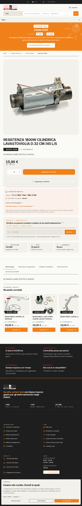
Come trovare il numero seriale (20, 226)
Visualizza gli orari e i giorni (39, 45)
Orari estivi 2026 (53, 472)
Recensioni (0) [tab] (62, 267)
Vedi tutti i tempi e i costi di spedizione (19, 206)
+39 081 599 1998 (12, 458)
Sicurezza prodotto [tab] (12, 271)
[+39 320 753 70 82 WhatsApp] (27, 2)
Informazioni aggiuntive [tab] (26, 267)
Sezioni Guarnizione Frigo (54, 442)
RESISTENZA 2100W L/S (69, 317)
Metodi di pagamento (13, 442)
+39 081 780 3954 (12, 463)
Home (5, 53)
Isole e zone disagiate (13, 203)
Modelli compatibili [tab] (46, 267)
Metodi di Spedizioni (12, 435)
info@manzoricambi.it (13, 472)
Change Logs (50, 446)
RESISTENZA (30, 53)
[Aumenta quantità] (19, 172)
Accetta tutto (67, 501)
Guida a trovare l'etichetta (54, 438)
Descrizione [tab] (10, 267)
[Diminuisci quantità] (9, 172)
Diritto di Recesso (11, 438)
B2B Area (49, 427)
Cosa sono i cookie (11, 496)
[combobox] (48, 13)
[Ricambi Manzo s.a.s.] (9, 387)
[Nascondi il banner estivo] (77, 25)
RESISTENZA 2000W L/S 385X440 (14, 318)
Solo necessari (15, 501)
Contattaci (9, 446)
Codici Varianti (50, 435)
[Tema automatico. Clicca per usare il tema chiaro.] (43, 2)
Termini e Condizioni (13, 427)
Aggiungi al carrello (49, 172)
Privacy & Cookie (11, 431)
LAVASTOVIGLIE (16, 53)
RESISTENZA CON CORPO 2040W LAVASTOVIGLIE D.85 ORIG (43, 319)
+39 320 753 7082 (12, 467)
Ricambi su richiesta (52, 431)
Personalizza (41, 501)
